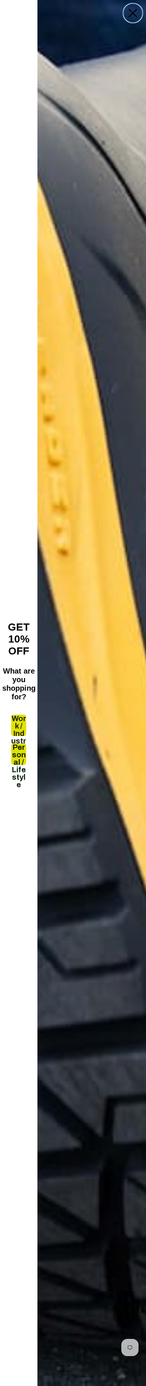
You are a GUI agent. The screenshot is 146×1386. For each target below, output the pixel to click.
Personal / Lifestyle (19, 754)
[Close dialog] (133, 13)
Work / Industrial (18, 725)
